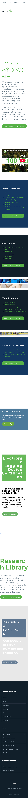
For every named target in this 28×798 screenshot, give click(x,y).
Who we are (7, 734)
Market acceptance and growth (13, 309)
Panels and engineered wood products (15, 311)
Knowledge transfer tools (12, 202)
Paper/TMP (8, 258)
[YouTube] (15, 783)
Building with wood (10, 302)
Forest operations (9, 738)
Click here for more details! (10, 514)
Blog (10, 2)
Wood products (8, 745)
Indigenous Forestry (10, 200)
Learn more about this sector (12, 216)
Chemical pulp (8, 251)
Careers (17, 2)
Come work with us (9, 662)
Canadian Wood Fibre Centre (13, 767)
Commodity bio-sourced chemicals (14, 352)
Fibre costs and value (10, 193)
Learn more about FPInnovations (14, 126)
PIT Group (7, 204)
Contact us (7, 716)
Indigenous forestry (10, 304)
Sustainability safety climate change (14, 197)
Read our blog (8, 424)
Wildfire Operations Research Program (15, 207)
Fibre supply (8, 195)
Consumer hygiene (10, 254)
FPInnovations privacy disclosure (14, 788)
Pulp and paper (8, 741)
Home (4, 2)
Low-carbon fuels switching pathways (15, 350)
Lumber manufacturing (11, 307)
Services (6, 753)
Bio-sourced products (10, 749)
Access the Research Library (11, 597)
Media (5, 713)
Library (24, 2)
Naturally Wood (8, 770)
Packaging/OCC (9, 256)
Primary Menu (25, 11)
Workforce (8, 209)
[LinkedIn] (13, 783)
